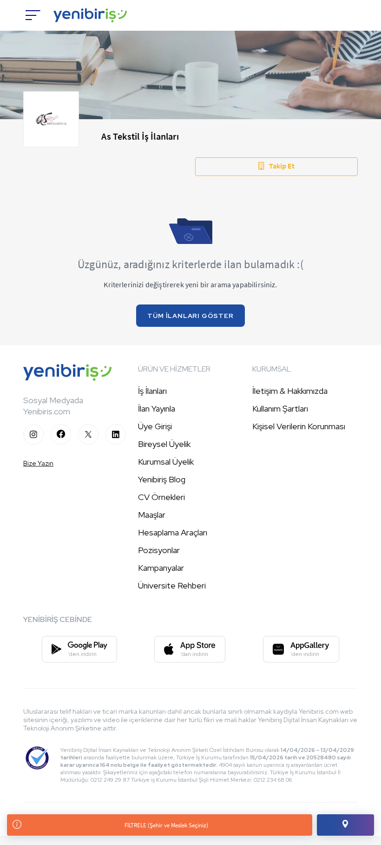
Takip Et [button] (282, 165)
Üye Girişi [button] (155, 426)
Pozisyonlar (159, 550)
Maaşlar (151, 514)
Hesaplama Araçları (172, 532)
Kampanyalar (161, 567)
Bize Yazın (38, 463)
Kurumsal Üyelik (166, 461)
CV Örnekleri (161, 497)
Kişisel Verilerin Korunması (298, 426)
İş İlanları (152, 390)
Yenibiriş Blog (161, 479)
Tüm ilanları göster (190, 315)
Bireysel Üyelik (164, 444)
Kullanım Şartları (280, 408)
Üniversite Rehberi (172, 585)
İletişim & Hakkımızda (290, 390)
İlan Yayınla (156, 408)
